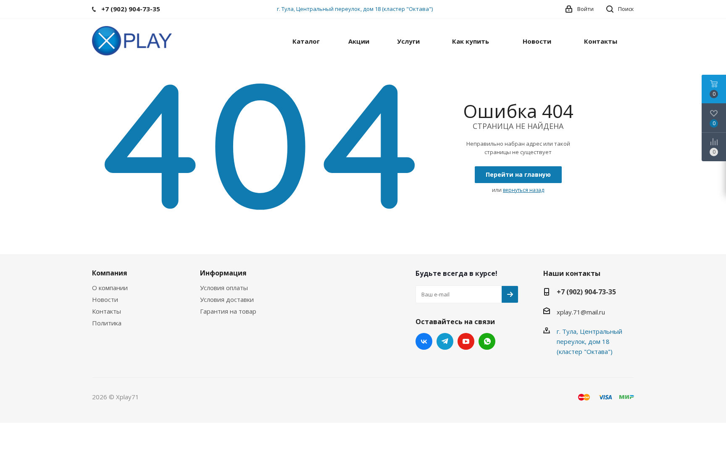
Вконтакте (424, 341)
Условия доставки (227, 299)
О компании (110, 287)
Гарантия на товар (228, 311)
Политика (106, 323)
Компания (109, 273)
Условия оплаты (224, 287)
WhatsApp (487, 341)
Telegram (445, 341)
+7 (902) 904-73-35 (586, 291)
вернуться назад (523, 190)
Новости (105, 299)
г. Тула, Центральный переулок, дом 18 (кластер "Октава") (355, 9)
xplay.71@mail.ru (581, 312)
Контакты (106, 311)
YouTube (466, 341)
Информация (223, 273)
